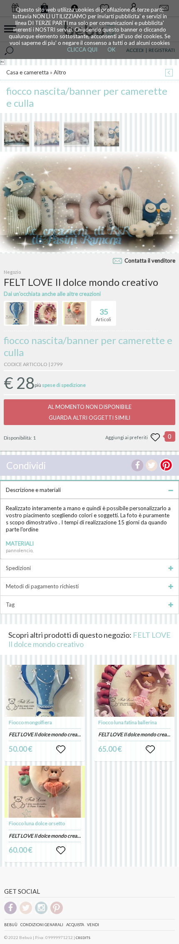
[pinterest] (56, 912)
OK (111, 49)
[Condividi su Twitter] (151, 465)
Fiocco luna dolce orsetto (37, 823)
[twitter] (26, 912)
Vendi (93, 924)
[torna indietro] (169, 73)
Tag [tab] (10, 604)
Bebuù (10, 924)
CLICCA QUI (82, 49)
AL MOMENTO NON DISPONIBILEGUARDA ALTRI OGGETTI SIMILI (90, 412)
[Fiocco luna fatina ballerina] (134, 691)
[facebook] (10, 912)
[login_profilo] (60, 749)
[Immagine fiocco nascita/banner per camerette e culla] (16, 133)
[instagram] (41, 912)
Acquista (75, 924)
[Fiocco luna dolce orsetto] (45, 792)
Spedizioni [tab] (18, 568)
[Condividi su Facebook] (137, 465)
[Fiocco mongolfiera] (45, 691)
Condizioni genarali (41, 924)
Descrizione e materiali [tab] (33, 490)
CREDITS (83, 938)
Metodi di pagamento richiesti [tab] (42, 586)
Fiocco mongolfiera (30, 722)
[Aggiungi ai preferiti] (155, 437)
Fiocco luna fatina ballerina (127, 722)
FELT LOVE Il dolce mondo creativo (47, 734)
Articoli (103, 314)
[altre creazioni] (16, 313)
